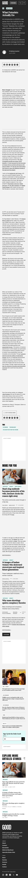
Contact (4, 845)
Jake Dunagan (6, 394)
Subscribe (13, 2)
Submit (24, 739)
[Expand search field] (20, 2)
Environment (6, 695)
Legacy (11, 486)
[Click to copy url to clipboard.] (17, 65)
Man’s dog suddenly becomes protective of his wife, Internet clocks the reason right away (13, 492)
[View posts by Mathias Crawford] (4, 52)
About (4, 843)
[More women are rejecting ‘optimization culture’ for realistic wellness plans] (14, 724)
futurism (5, 427)
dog (13, 514)
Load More (6, 634)
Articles (9, 8)
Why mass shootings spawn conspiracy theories (14, 601)
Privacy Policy (12, 871)
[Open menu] (24, 2)
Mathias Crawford (14, 51)
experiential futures (7, 347)
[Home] (3, 8)
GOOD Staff (12, 505)
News (4, 715)
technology (12, 427)
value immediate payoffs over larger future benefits (12, 161)
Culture (4, 867)
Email (5, 736)
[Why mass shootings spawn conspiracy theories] (14, 804)
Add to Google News (10, 412)
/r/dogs (15, 541)
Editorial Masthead (7, 850)
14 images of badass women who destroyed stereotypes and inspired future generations (13, 566)
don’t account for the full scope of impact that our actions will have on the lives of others (13, 164)
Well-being (6, 686)
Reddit (15, 539)
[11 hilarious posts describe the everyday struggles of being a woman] (14, 814)
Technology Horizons (13, 183)
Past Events (18, 486)
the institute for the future (10, 429)
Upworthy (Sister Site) (8, 852)
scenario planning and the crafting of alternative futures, (13, 355)
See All (24, 758)
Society (4, 860)
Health (4, 723)
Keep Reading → (6, 555)
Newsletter (5, 847)
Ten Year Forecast (14, 185)
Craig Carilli (5, 578)
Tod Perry (5, 505)
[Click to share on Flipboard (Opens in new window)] (12, 65)
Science (4, 862)
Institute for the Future (15, 173)
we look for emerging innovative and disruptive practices (13, 366)
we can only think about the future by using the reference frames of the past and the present (13, 168)
